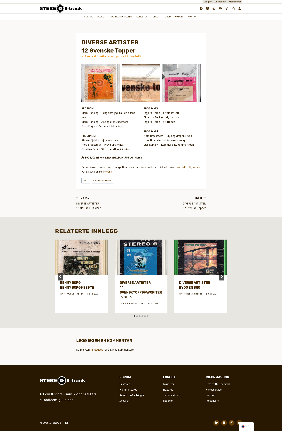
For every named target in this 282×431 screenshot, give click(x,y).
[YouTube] (220, 8)
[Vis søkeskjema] (233, 8)
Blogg (100, 16)
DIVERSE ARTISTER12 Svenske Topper (194, 203)
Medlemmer (235, 1)
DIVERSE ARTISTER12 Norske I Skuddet (88, 203)
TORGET (107, 171)
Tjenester (141, 16)
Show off (125, 400)
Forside (88, 16)
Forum (167, 16)
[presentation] (81, 257)
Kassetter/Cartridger (131, 395)
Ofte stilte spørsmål (218, 384)
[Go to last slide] (60, 276)
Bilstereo (124, 384)
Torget (155, 16)
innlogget (97, 349)
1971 (86, 180)
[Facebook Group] (207, 8)
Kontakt (193, 16)
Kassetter (168, 384)
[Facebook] (201, 8)
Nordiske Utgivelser (188, 167)
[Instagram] (214, 8)
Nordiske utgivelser (120, 16)
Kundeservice (214, 389)
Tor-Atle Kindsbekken (73, 293)
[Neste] (221, 276)
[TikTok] (226, 8)
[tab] (134, 316)
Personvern (212, 400)
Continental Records (102, 180)
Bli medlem (220, 1)
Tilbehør (168, 400)
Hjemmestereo (128, 389)
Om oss (179, 16)
